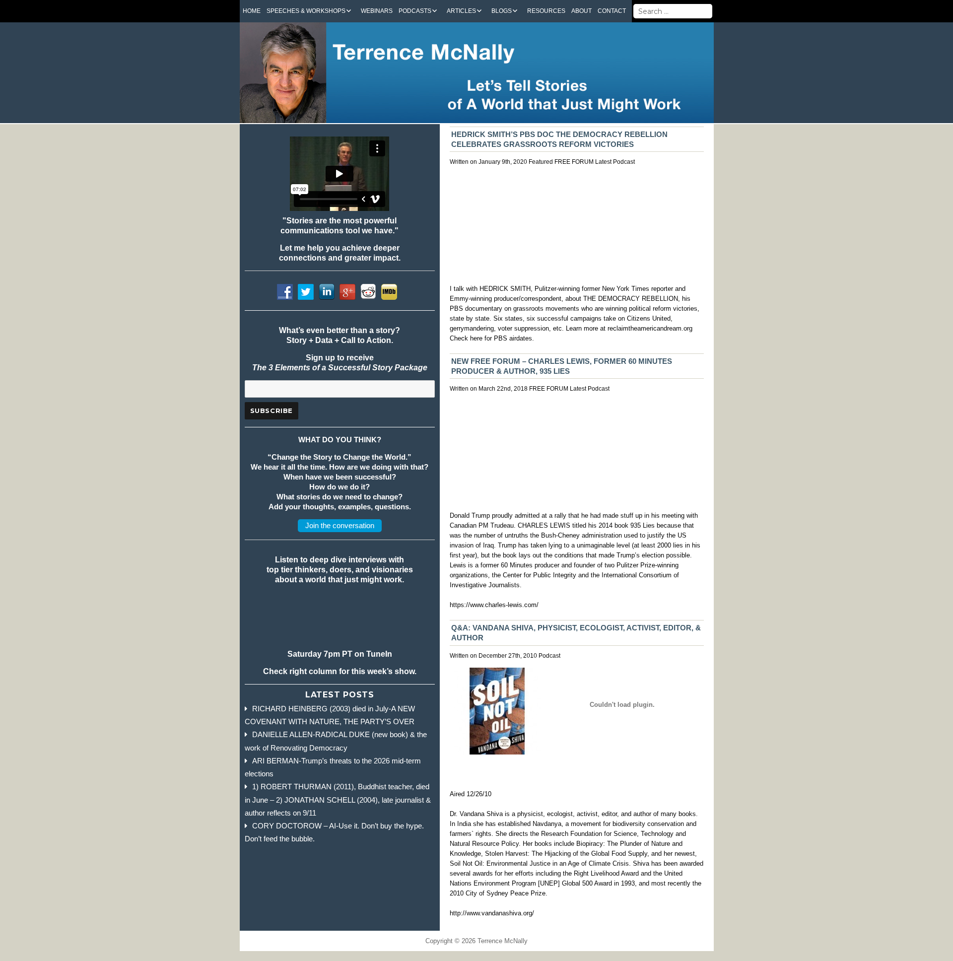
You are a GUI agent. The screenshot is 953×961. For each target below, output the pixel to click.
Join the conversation (339, 525)
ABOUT (581, 10)
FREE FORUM (574, 161)
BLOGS (501, 10)
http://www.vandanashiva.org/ (492, 913)
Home (252, 10)
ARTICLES (461, 10)
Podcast (624, 161)
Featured (541, 161)
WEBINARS (377, 10)
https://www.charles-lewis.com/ (494, 605)
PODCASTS (415, 10)
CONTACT (612, 10)
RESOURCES (546, 10)
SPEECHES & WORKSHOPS (306, 10)
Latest (603, 161)
